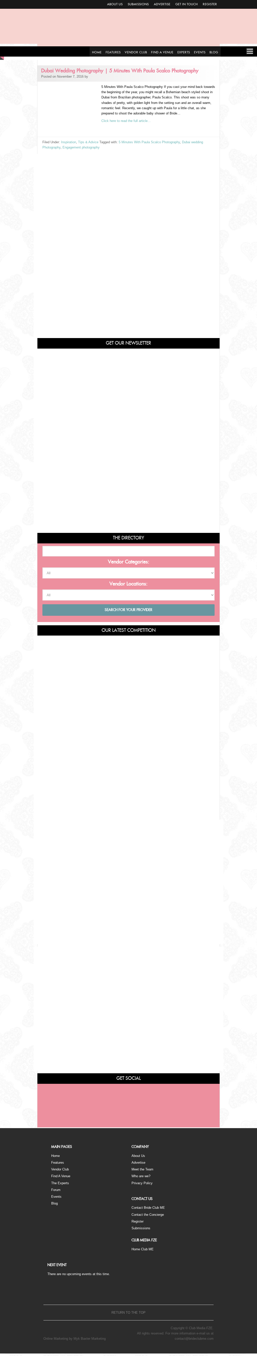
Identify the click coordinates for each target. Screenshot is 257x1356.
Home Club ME (143, 1249)
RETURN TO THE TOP (128, 1312)
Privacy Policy (142, 1183)
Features (57, 1162)
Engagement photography (81, 147)
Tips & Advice (88, 142)
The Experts (60, 1183)
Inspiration (68, 142)
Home (55, 1156)
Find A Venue (60, 1176)
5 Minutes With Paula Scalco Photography (149, 142)
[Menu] (249, 51)
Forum (55, 1190)
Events (56, 1196)
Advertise (162, 4)
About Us (115, 4)
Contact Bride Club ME (148, 1208)
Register (210, 4)
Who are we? (141, 1176)
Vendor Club (60, 1169)
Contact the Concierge (148, 1215)
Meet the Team (142, 1169)
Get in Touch (186, 4)
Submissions (138, 4)
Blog (54, 1203)
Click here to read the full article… (126, 121)
